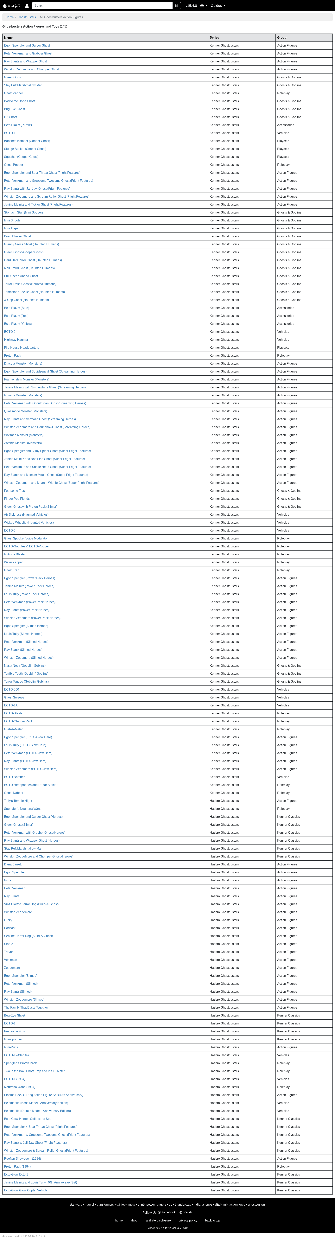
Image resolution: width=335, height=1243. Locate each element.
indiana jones (203, 1204)
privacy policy (188, 1220)
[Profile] (27, 6)
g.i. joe (121, 1204)
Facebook (169, 1212)
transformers (105, 1204)
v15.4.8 (191, 6)
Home (9, 17)
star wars (76, 1204)
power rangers (156, 1204)
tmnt (141, 1204)
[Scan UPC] (176, 5)
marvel (89, 1204)
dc (170, 1204)
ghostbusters (257, 1204)
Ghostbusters (27, 17)
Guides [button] (217, 6)
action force (237, 1204)
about (134, 1220)
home (119, 1220)
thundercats (183, 1204)
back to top (212, 1220)
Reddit (188, 1212)
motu (131, 1204)
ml (225, 1204)
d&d (218, 1204)
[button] (204, 6)
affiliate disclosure (158, 1220)
